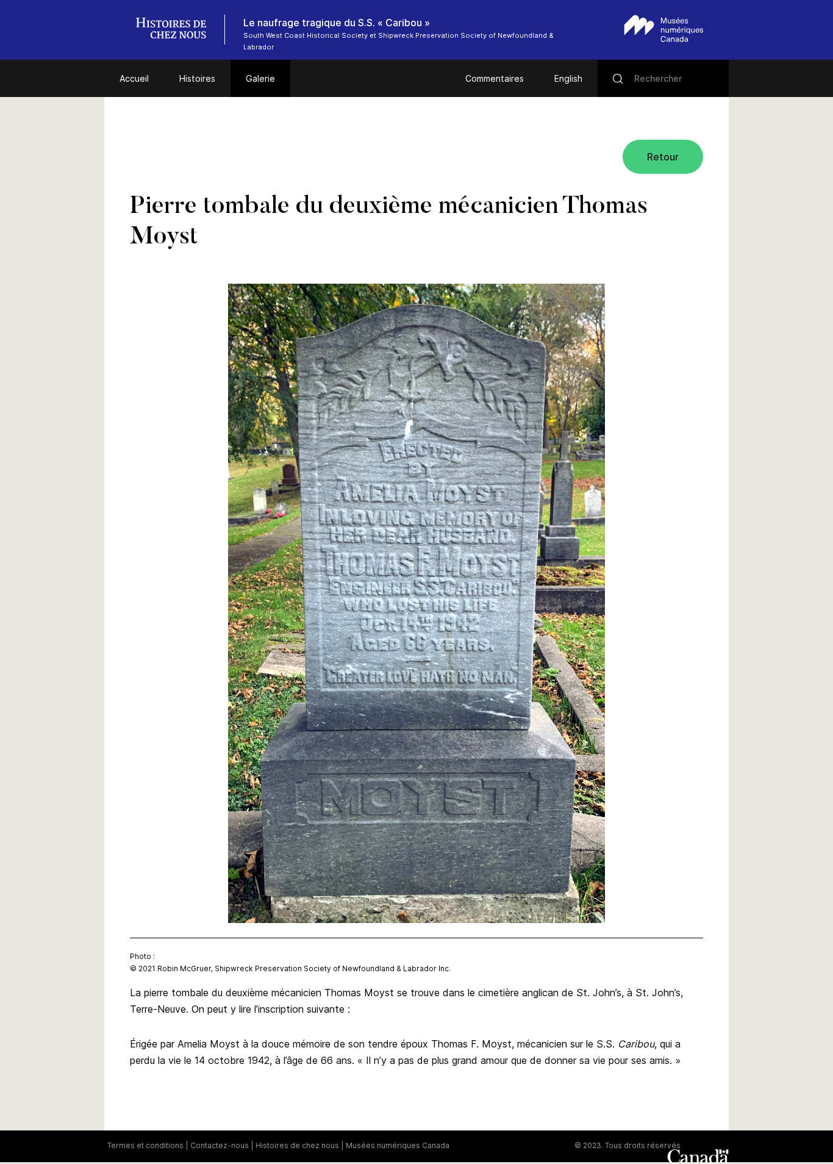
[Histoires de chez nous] (177, 30)
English (568, 78)
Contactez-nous (219, 1145)
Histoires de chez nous (297, 1145)
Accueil (134, 78)
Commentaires (494, 78)
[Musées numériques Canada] (664, 28)
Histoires (197, 78)
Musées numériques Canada (397, 1145)
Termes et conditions (145, 1145)
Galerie (260, 78)
